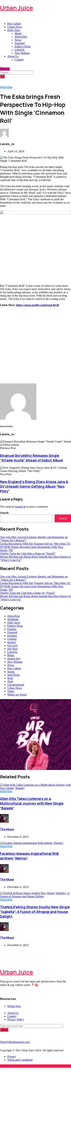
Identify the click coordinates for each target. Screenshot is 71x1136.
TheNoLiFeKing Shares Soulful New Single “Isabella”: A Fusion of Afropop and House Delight (35, 912)
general (11, 642)
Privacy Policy (15, 1019)
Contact (19, 59)
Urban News (14, 26)
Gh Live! (12, 645)
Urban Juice (16, 8)
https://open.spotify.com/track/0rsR (37, 305)
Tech (10, 681)
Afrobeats (13, 619)
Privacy (11, 1056)
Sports (11, 671)
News (18, 39)
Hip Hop (12, 648)
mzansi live (13, 658)
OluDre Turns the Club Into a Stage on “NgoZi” (28, 553)
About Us (13, 56)
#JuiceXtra (21, 36)
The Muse (7, 829)
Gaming (12, 638)
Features (12, 635)
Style (10, 678)
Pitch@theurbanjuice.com (15, 1041)
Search (4, 512)
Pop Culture (14, 23)
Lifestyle (20, 49)
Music (18, 33)
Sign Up (5, 69)
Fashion (11, 629)
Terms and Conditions (20, 1059)
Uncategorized (15, 684)
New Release (22, 53)
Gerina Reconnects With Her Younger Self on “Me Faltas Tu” (35, 543)
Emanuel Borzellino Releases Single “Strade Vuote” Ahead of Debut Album (31, 458)
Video (10, 691)
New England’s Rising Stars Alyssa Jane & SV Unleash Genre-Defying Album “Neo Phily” (34, 486)
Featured (20, 43)
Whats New (14, 1006)
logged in (20, 506)
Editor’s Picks (23, 46)
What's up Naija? (17, 694)
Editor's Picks (15, 625)
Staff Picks (13, 674)
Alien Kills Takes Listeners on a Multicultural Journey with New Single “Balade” (32, 803)
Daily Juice (13, 30)
